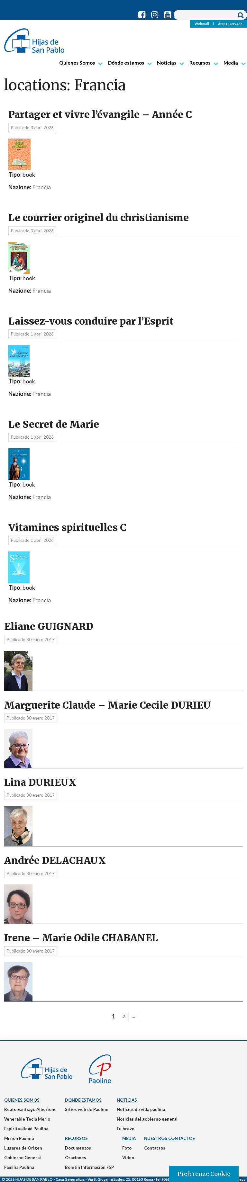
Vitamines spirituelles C (67, 527)
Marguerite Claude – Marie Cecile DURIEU (107, 705)
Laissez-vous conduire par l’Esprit (91, 321)
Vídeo (128, 1157)
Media (231, 63)
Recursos (199, 63)
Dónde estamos (126, 63)
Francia (41, 187)
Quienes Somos (77, 63)
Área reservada (230, 23)
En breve (125, 1128)
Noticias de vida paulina (141, 1109)
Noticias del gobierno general (147, 1119)
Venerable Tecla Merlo (27, 1119)
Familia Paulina (19, 1167)
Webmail (202, 23)
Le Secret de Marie (53, 424)
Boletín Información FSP (89, 1167)
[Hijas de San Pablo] (34, 38)
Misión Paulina (19, 1138)
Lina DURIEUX (40, 782)
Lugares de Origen (23, 1148)
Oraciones (75, 1157)
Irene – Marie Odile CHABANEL (81, 938)
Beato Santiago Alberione (30, 1109)
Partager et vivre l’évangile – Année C (100, 115)
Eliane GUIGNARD (48, 626)
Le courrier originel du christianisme (98, 218)
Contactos (154, 1148)
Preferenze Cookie (204, 1174)
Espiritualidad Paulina (26, 1128)
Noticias (166, 63)
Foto (127, 1148)
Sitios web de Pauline (86, 1109)
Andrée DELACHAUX (55, 860)
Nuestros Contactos (169, 1138)
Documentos (78, 1148)
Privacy (239, 1179)
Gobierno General (22, 1157)
